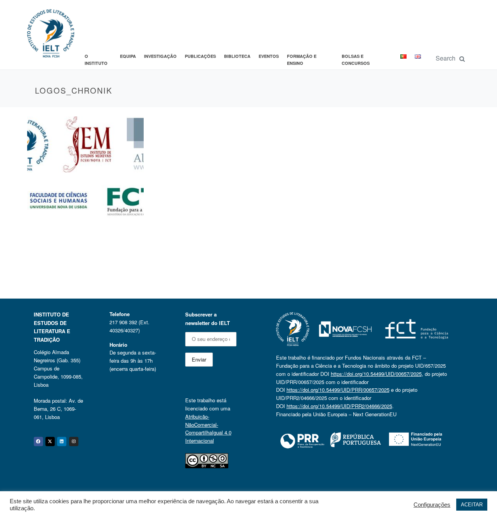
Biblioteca (237, 56)
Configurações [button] (432, 505)
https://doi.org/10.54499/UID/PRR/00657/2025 (338, 389)
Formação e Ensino (301, 59)
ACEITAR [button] (472, 505)
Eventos (269, 56)
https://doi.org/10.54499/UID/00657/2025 (376, 373)
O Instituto (96, 59)
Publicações (200, 56)
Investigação (160, 56)
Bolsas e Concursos (356, 59)
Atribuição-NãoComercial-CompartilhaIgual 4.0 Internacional (208, 428)
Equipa (128, 56)
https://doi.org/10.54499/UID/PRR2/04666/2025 (339, 406)
